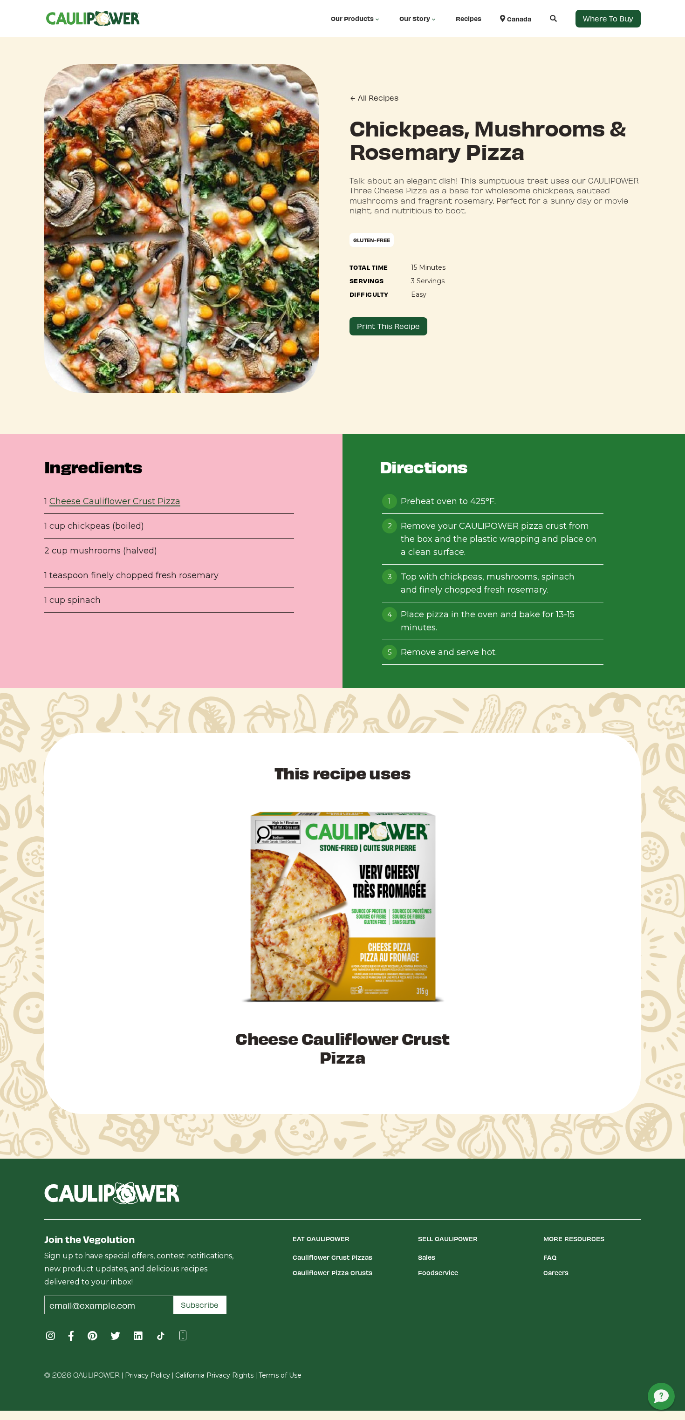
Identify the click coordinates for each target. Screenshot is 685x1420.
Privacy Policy (147, 1375)
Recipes (468, 18)
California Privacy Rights (214, 1375)
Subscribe (200, 1304)
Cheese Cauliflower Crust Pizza (114, 501)
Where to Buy (608, 18)
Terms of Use (280, 1375)
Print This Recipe (388, 325)
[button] (544, 18)
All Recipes (377, 97)
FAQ (549, 1257)
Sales (426, 1257)
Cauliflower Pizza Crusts (332, 1273)
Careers (556, 1273)
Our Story (414, 18)
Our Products (352, 18)
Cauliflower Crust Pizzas (332, 1257)
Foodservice (438, 1273)
